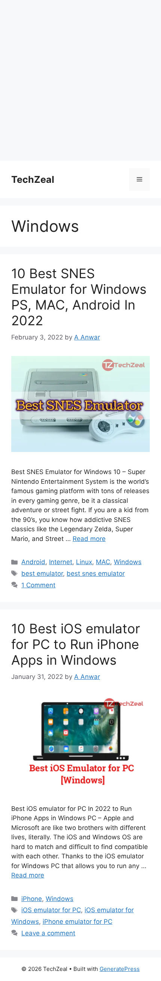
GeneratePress (120, 968)
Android (33, 562)
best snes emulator (96, 573)
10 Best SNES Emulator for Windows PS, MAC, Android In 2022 (78, 296)
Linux (84, 562)
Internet (60, 562)
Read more (89, 538)
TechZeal (32, 179)
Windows (128, 562)
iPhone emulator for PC (77, 921)
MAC (103, 562)
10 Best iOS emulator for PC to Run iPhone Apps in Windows (75, 644)
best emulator (42, 573)
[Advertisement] (80, 80)
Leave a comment (48, 933)
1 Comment (38, 585)
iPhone (31, 898)
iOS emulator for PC (51, 910)
